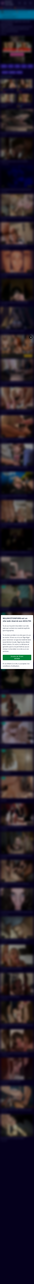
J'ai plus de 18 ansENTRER (17, 657)
